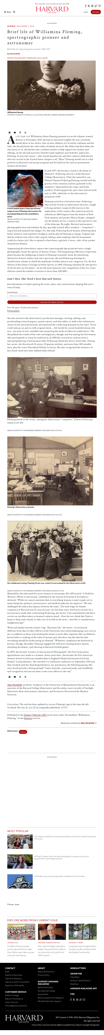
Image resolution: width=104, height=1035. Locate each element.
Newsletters (78, 968)
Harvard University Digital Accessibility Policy (59, 1025)
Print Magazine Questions (16, 1005)
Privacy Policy (43, 975)
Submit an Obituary (13, 978)
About (41, 968)
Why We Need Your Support (50, 1001)
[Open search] (14, 12)
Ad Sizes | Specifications (80, 980)
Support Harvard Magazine (48, 982)
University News (76, 942)
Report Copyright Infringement (87, 1025)
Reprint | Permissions (14, 999)
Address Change (12, 995)
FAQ (72, 994)
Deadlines (74, 984)
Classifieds (74, 977)
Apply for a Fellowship (14, 985)
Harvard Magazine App (83, 988)
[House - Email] (52, 904)
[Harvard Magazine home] (52, 10)
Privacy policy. (13, 310)
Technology (13, 942)
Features (28, 718)
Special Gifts (43, 994)
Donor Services (11, 1002)
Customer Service (15, 992)
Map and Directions (46, 971)
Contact (10, 968)
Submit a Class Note (13, 975)
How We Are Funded (46, 991)
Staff (7, 971)
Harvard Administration (49, 942)
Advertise (76, 973)
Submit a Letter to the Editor (17, 982)
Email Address (12, 292)
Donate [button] (95, 12)
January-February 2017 (30, 58)
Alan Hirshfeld (14, 54)
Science (11, 26)
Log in (85, 12)
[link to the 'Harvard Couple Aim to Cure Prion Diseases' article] (20, 842)
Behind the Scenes (45, 987)
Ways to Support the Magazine (51, 998)
